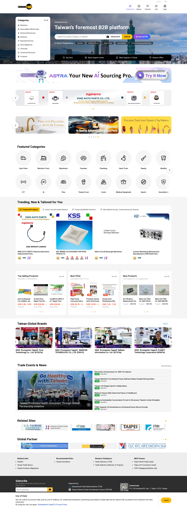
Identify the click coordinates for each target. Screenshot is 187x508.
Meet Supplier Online (96, 58)
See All (46, 20)
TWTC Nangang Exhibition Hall (145, 468)
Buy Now (69, 58)
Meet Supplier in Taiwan (128, 58)
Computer (23, 56)
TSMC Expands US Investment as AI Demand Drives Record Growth (121, 407)
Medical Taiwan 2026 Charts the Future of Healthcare (116, 393)
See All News (166, 366)
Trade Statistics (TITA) (103, 462)
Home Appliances (26, 45)
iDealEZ (20, 462)
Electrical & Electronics (28, 33)
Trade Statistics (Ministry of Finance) (109, 465)
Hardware (23, 37)
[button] (93, 108)
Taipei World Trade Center (144, 462)
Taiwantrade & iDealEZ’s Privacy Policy (52, 505)
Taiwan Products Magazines (28, 468)
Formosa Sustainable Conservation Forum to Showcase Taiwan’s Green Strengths (127, 400)
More (165, 324)
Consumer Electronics (27, 52)
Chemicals (23, 49)
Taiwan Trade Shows (25, 465)
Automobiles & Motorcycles (29, 29)
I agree (166, 500)
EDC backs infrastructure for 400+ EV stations (113, 372)
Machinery (23, 25)
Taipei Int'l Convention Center (145, 465)
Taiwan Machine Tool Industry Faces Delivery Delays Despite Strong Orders (124, 379)
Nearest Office (157, 58)
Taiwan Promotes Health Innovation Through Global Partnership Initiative (49, 405)
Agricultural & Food (26, 41)
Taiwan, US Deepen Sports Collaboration (111, 386)
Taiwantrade (25, 7)
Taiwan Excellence (63, 462)
